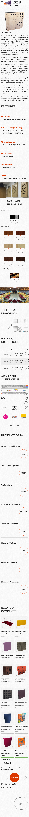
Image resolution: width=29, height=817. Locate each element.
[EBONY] (7, 742)
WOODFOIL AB (20, 679)
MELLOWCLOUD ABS (8, 631)
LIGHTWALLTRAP (7, 655)
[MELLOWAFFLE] (21, 622)
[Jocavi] (12, 2)
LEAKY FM (4, 703)
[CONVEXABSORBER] (7, 718)
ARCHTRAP (5, 679)
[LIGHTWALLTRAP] (7, 646)
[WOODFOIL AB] (21, 670)
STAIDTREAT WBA (21, 703)
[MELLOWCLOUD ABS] (7, 622)
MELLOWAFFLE (20, 631)
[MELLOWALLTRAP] (21, 718)
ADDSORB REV (20, 655)
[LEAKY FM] (7, 694)
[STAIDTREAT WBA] (21, 694)
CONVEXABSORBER (8, 727)
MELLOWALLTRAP (21, 727)
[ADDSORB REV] (21, 646)
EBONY (3, 751)
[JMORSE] (21, 742)
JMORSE (18, 751)
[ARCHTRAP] (7, 670)
